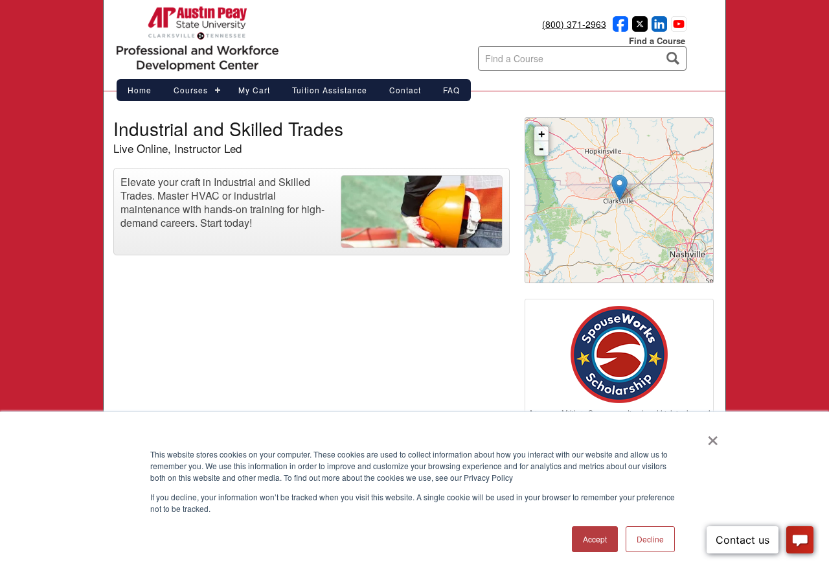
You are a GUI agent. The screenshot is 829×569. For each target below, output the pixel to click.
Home (140, 89)
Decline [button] (650, 538)
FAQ (451, 89)
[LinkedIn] (657, 27)
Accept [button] (595, 538)
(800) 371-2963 (574, 23)
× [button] (712, 436)
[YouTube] (677, 27)
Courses (191, 89)
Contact (405, 89)
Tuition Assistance (329, 89)
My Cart (254, 89)
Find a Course (657, 40)
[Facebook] (618, 27)
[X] (638, 27)
